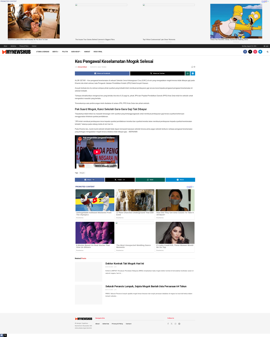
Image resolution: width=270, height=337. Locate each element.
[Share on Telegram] (192, 73)
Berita (55, 52)
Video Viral (98, 52)
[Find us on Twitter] (250, 51)
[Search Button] (267, 51)
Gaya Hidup (75, 52)
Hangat (87, 52)
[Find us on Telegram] (260, 51)
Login (266, 46)
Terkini (104, 67)
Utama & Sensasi (42, 52)
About (5, 46)
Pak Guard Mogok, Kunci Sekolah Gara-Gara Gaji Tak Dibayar (111, 109)
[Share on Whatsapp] (187, 73)
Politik (65, 52)
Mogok (82, 173)
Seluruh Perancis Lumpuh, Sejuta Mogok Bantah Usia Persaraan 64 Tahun (145, 286)
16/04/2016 (93, 67)
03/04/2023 (109, 267)
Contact (34, 46)
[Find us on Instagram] (255, 51)
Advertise (13, 46)
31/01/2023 (109, 289)
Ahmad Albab (82, 67)
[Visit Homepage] (16, 51)
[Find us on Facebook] (245, 51)
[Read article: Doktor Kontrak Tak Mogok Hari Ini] (88, 272)
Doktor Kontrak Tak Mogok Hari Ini (124, 263)
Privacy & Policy (24, 46)
